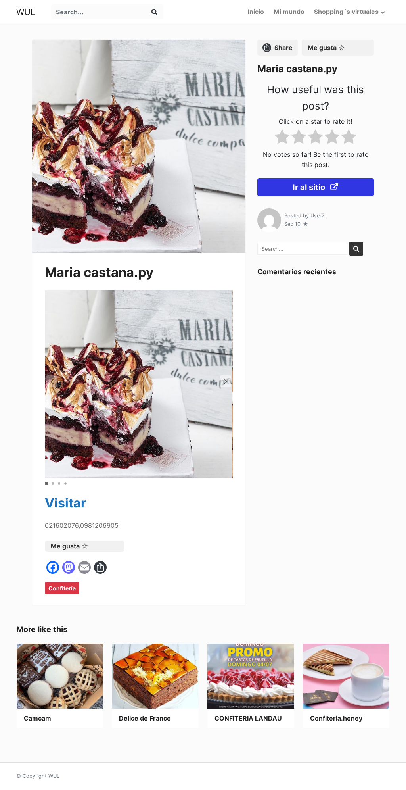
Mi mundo (289, 11)
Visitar (65, 503)
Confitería (62, 588)
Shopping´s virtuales (346, 11)
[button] (225, 381)
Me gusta (65, 546)
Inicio (256, 11)
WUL (25, 12)
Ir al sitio (310, 187)
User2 (317, 216)
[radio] (282, 138)
